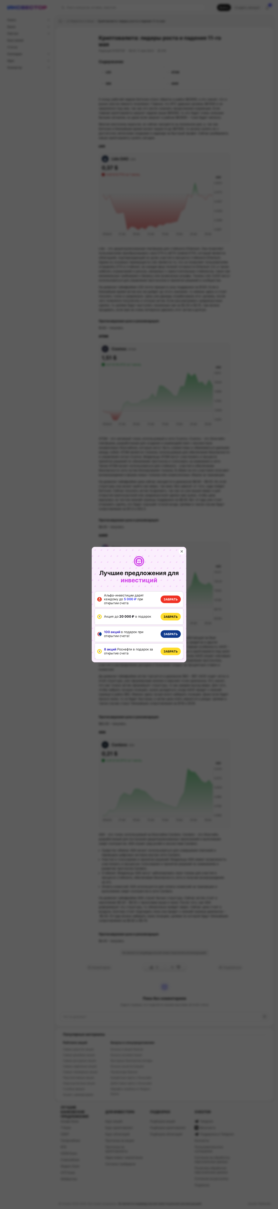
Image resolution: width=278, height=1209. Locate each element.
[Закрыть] (182, 551)
